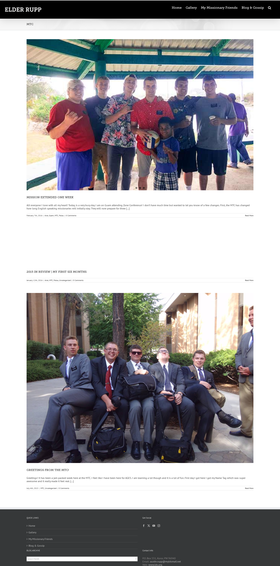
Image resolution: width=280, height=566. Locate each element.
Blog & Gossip (37, 545)
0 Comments (71, 215)
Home (32, 525)
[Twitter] (148, 525)
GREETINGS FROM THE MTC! (48, 470)
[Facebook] (143, 525)
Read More (249, 215)
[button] (269, 7)
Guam (51, 215)
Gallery (32, 532)
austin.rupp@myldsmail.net (165, 561)
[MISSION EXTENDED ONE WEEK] (140, 114)
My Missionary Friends (41, 539)
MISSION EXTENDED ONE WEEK (50, 197)
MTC (56, 215)
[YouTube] (153, 525)
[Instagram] (159, 525)
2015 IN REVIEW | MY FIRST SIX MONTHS (57, 271)
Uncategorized (65, 280)
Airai (46, 215)
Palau (61, 215)
